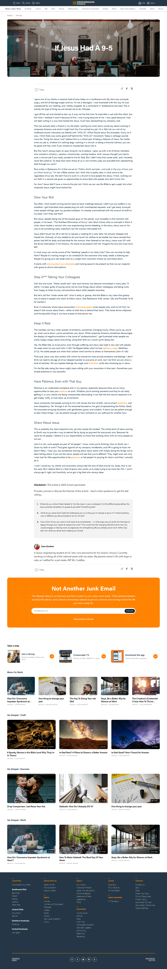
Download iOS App (143, 902)
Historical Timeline (84, 887)
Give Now (112, 884)
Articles (105, 8)
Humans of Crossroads (90, 8)
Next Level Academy (127, 8)
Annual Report (114, 890)
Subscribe (129, 611)
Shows (160, 8)
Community (82, 930)
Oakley (15, 898)
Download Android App (145, 905)
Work (53, 8)
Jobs (137, 887)
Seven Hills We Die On (86, 890)
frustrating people (83, 306)
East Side (15, 892)
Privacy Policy (141, 899)
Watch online (49, 884)
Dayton (15, 915)
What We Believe (83, 893)
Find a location (50, 887)
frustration (93, 363)
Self (46, 8)
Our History (81, 884)
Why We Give (113, 887)
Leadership (81, 899)
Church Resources (143, 896)
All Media (28, 8)
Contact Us (140, 884)
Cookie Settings (141, 908)
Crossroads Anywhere (21, 884)
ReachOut (81, 933)
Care (78, 918)
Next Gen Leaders (84, 927)
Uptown (15, 901)
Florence (15, 924)
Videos (47, 910)
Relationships (73, 8)
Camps (80, 915)
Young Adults (82, 912)
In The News (113, 901)
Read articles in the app (84, 618)
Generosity (81, 936)
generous (75, 457)
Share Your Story (142, 893)
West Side (16, 904)
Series (152, 8)
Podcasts (142, 8)
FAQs (79, 902)
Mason (15, 895)
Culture (38, 8)
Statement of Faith (84, 896)
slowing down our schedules (60, 263)
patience (63, 391)
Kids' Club (81, 921)
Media (9, 15)
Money (61, 8)
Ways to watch (50, 890)
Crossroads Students (85, 924)
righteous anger (110, 348)
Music (114, 8)
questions (122, 402)
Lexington (16, 932)
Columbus (16, 912)
